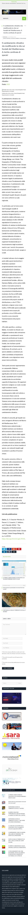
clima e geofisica (7, 38)
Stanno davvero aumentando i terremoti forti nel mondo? (14, 3)
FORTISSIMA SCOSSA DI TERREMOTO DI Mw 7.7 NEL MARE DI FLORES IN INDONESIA (16, 821)
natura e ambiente (15, 38)
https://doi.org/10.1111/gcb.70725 (13, 539)
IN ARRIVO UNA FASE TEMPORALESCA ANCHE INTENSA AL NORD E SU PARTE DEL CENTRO (16, 814)
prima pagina (23, 38)
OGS (8, 84)
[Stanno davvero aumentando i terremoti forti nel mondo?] (14, 584)
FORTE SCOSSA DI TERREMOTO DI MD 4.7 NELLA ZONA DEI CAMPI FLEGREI (16, 841)
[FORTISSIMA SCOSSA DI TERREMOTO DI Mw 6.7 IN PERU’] (14, 601)
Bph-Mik (5, 37)
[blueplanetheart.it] (14, 12)
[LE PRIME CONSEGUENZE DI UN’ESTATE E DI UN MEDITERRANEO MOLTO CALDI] (14, 568)
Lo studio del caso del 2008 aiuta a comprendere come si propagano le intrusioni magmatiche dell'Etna (16, 827)
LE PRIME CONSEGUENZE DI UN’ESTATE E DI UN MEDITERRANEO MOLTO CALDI (17, 796)
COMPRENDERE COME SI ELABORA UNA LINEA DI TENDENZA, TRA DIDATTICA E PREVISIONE (16, 834)
